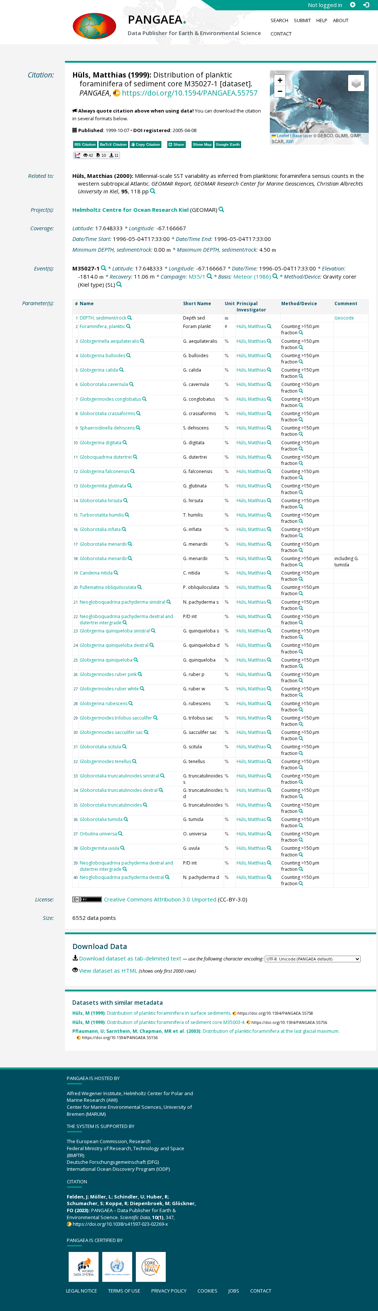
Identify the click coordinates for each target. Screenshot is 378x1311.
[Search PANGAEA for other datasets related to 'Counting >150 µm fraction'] (301, 332)
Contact (281, 33)
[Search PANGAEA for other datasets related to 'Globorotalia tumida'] (126, 819)
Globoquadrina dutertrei (106, 457)
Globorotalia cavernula (104, 384)
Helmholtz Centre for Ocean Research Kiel (130, 209)
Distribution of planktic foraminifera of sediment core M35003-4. (158, 1022)
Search (279, 20)
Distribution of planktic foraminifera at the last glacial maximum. (206, 1031)
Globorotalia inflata (100, 529)
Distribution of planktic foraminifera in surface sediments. (151, 1013)
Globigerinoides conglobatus (110, 399)
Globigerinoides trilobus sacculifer (116, 718)
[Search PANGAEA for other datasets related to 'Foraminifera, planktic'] (128, 326)
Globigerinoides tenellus (105, 761)
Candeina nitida (96, 573)
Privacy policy (168, 1290)
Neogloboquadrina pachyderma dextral (122, 877)
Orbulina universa (98, 834)
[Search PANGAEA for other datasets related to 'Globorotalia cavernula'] (131, 384)
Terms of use (124, 1290)
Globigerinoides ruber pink (108, 674)
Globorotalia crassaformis (107, 413)
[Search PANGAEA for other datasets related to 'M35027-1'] (103, 268)
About (340, 20)
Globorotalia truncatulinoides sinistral (119, 776)
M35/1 (197, 276)
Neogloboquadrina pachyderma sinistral (122, 602)
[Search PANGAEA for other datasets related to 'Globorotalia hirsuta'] (125, 500)
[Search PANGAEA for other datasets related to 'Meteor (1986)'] (275, 276)
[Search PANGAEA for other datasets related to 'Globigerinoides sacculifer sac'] (146, 732)
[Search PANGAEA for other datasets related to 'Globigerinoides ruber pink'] (140, 674)
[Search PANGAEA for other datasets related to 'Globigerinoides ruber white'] (142, 688)
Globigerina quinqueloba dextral (114, 645)
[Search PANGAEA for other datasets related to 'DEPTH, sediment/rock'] (129, 317)
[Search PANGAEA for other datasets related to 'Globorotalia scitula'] (124, 746)
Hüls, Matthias (99, 75)
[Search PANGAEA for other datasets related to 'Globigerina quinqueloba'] (136, 660)
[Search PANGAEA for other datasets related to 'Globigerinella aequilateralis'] (142, 341)
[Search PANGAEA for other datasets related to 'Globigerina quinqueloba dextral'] (152, 645)
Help (321, 20)
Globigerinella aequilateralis (109, 341)
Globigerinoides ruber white (109, 689)
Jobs (233, 1290)
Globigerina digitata (100, 442)
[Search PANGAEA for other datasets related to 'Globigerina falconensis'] (132, 471)
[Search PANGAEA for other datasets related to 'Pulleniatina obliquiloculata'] (139, 587)
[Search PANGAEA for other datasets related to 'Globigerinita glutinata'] (129, 485)
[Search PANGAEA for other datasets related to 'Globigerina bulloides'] (128, 355)
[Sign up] (352, 4)
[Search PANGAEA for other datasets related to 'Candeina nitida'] (116, 572)
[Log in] (365, 4)
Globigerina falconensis (104, 471)
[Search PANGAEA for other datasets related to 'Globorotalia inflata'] (124, 529)
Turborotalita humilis (102, 515)
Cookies (207, 1290)
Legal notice (81, 1290)
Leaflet (282, 135)
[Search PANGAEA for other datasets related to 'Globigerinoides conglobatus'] (144, 399)
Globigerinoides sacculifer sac (111, 732)
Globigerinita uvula (99, 848)
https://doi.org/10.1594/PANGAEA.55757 (190, 93)
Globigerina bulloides (102, 355)
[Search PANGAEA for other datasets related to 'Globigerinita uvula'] (122, 848)
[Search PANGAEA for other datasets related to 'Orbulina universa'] (120, 833)
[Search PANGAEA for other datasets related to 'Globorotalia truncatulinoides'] (145, 805)
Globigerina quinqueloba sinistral (115, 631)
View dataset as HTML (108, 970)
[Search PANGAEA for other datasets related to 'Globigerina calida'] (121, 370)
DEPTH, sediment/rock (103, 318)
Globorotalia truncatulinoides (111, 805)
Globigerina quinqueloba (106, 660)
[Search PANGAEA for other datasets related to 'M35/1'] (209, 276)
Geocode (344, 318)
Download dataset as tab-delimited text (130, 958)
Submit (302, 20)
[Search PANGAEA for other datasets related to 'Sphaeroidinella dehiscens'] (138, 427)
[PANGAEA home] (94, 19)
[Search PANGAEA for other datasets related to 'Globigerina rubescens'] (130, 703)
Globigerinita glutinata (103, 486)
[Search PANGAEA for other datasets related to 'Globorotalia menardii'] (130, 544)
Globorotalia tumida (101, 819)
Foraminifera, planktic (102, 326)
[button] (319, 103)
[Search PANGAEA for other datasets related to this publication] (152, 191)
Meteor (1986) (252, 276)
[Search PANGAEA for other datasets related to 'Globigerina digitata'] (125, 442)
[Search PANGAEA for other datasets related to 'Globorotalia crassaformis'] (138, 413)
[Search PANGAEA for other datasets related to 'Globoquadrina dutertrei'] (135, 457)
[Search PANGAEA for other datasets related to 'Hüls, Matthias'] (269, 326)
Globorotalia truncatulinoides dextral (119, 790)
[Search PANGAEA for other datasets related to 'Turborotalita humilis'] (127, 515)
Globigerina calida (99, 370)
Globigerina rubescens (103, 703)
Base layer (302, 135)
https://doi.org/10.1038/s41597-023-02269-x (120, 1224)
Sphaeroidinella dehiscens (107, 428)
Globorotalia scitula (100, 747)
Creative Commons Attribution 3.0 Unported (160, 899)
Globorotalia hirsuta (101, 500)
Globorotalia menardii (103, 544)
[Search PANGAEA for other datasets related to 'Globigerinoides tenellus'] (134, 761)
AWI (289, 141)
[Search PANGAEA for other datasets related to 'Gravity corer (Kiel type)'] (119, 284)
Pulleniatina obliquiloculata (108, 587)
